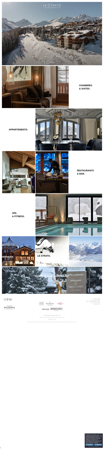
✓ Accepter (89, 444)
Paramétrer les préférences (93, 446)
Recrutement (52, 315)
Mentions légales (47, 315)
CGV (59, 315)
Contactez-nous (96, 304)
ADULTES (58, 56)
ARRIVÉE (34, 56)
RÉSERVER (52, 62)
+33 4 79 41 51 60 (96, 302)
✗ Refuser (98, 444)
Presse (56, 315)
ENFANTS (70, 56)
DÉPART (46, 56)
